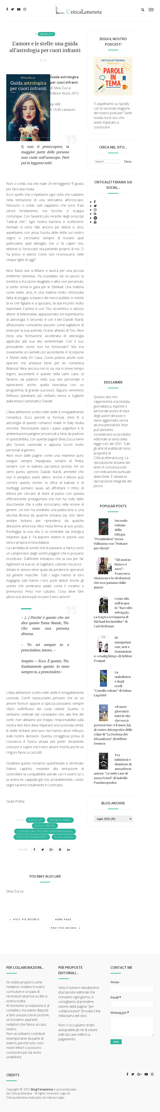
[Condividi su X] (43, 849)
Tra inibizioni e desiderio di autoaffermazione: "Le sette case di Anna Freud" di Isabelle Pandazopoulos (112, 769)
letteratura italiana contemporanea (45, 831)
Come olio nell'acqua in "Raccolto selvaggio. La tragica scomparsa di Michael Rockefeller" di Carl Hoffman (113, 612)
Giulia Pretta (45, 825)
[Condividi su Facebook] (34, 849)
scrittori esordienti (32, 837)
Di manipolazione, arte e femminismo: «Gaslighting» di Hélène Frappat (113, 649)
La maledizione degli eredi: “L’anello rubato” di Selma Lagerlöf (112, 683)
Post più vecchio (64, 928)
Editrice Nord (60, 820)
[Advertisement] (113, 301)
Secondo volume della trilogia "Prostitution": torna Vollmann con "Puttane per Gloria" (111, 534)
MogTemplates (42, 1089)
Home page (63, 919)
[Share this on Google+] (51, 849)
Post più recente (26, 919)
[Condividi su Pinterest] (60, 849)
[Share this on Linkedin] (68, 849)
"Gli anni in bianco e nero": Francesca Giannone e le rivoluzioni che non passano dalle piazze (112, 573)
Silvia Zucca (64, 837)
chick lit (46, 34)
